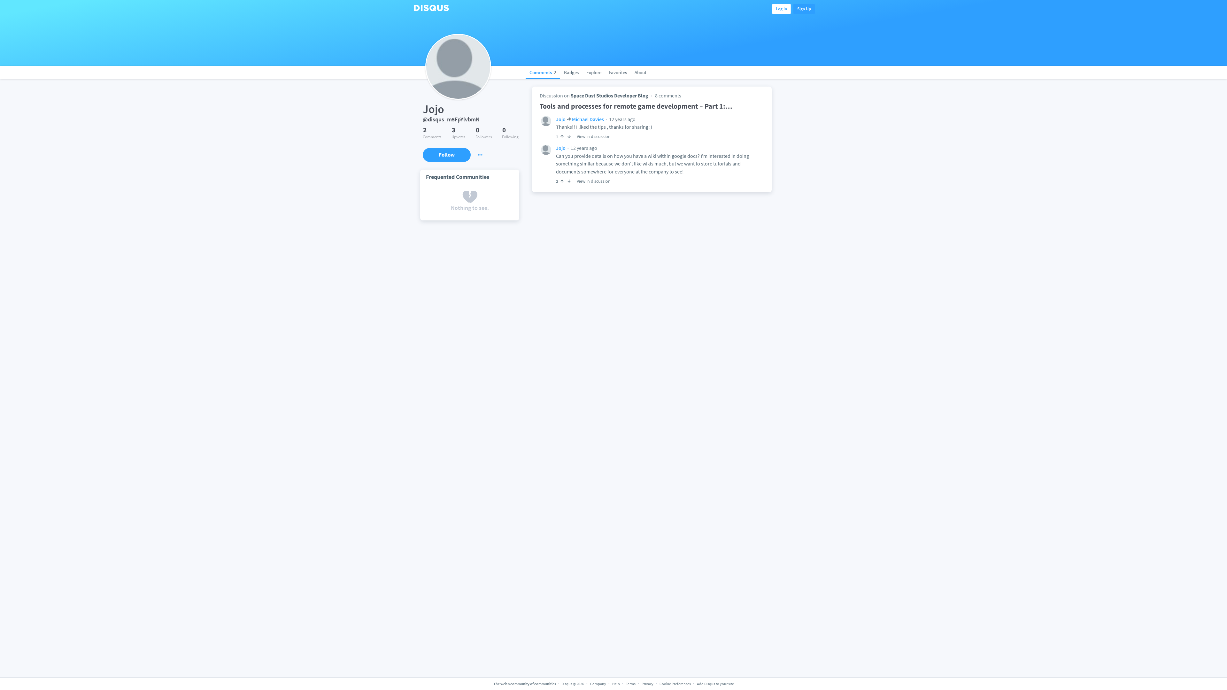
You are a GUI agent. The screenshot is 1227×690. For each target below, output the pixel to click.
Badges (571, 72)
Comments (542, 72)
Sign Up (804, 9)
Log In (781, 9)
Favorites (618, 72)
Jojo (561, 119)
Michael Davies (588, 119)
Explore (593, 72)
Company (598, 683)
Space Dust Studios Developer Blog (609, 95)
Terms (631, 683)
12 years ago (622, 119)
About (640, 72)
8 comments (668, 95)
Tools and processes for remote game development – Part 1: (636, 106)
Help (616, 683)
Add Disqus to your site (715, 683)
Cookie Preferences (675, 683)
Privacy (647, 683)
